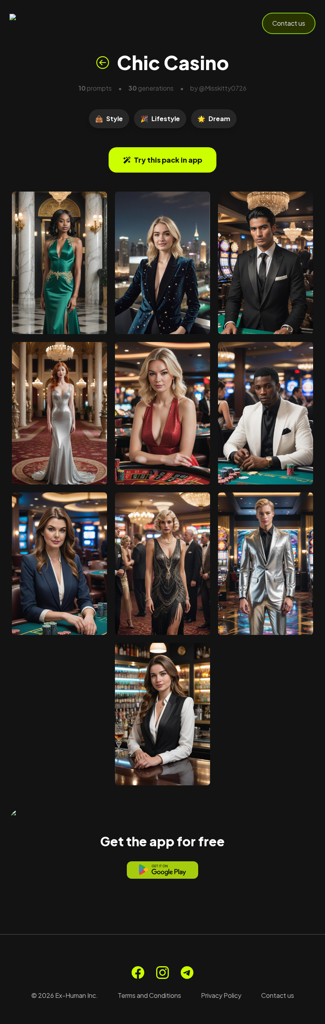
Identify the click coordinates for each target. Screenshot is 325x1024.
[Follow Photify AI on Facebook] (138, 972)
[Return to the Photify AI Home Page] (48, 23)
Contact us (288, 23)
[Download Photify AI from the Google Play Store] (162, 870)
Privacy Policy (221, 995)
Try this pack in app (168, 159)
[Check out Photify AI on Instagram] (162, 972)
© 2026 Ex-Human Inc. (64, 995)
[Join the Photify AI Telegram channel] (187, 972)
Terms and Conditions (149, 995)
